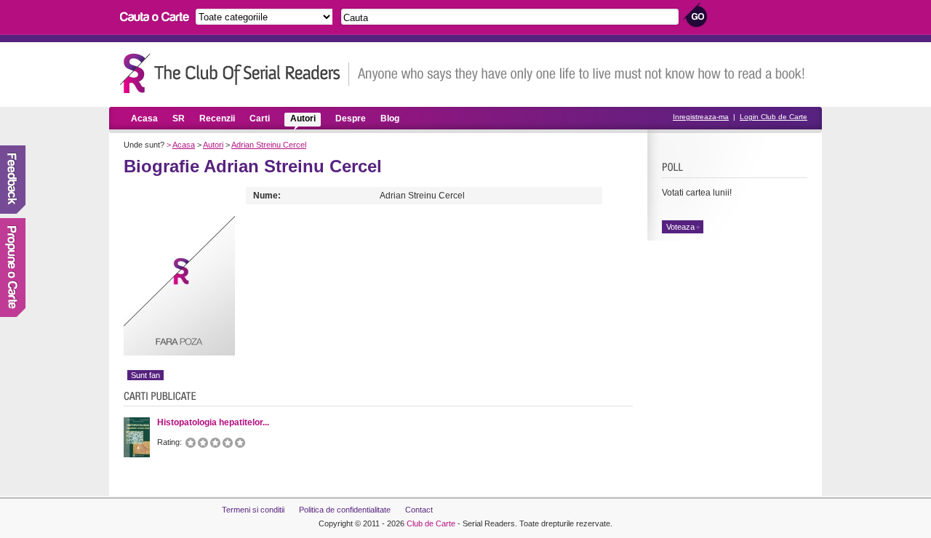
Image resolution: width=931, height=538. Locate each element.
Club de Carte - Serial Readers (234, 73)
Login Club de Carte (773, 117)
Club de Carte (431, 523)
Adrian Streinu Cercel (268, 144)
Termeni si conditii (253, 509)
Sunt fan (145, 375)
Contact (419, 509)
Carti (259, 118)
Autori (303, 118)
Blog (389, 118)
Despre (350, 118)
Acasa (144, 118)
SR (178, 118)
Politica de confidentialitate (345, 509)
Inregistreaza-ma (701, 117)
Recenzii (217, 118)
